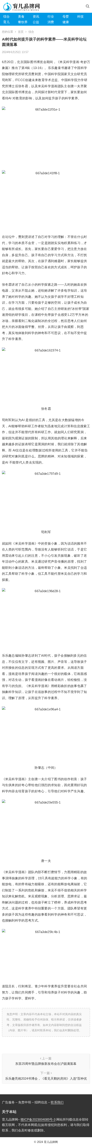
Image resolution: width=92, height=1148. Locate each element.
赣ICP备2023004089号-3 (38, 1119)
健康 (65, 22)
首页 (21, 31)
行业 (50, 16)
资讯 (36, 16)
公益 (36, 22)
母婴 (65, 16)
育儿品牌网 (51, 1142)
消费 (50, 22)
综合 (6, 16)
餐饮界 (23, 22)
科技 (80, 16)
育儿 (6, 22)
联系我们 (57, 1102)
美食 (21, 16)
